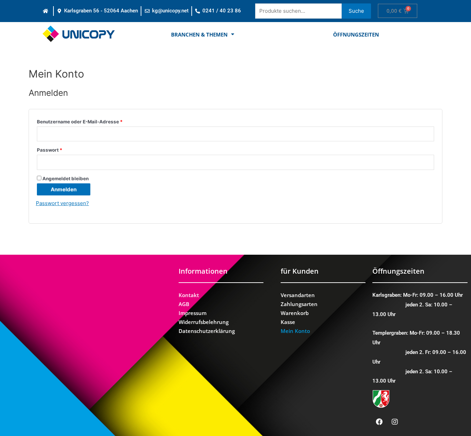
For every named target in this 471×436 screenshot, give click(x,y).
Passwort (49, 150)
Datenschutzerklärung (207, 330)
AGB (184, 304)
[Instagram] (395, 422)
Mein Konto (295, 330)
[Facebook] (379, 422)
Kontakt (189, 295)
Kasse (288, 321)
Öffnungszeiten (356, 34)
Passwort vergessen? (62, 203)
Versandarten (298, 295)
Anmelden (64, 189)
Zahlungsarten (299, 304)
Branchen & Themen (199, 34)
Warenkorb (295, 313)
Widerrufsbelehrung (204, 321)
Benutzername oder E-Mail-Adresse (80, 121)
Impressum (193, 313)
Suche (356, 11)
